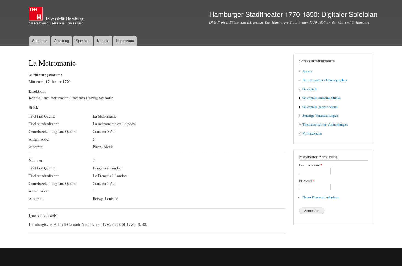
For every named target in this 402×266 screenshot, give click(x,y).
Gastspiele (309, 89)
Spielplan (83, 40)
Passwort (306, 181)
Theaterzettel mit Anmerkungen (325, 124)
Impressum (125, 40)
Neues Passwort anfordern (320, 197)
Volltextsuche (312, 133)
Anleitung (61, 40)
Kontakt (103, 40)
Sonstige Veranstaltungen (320, 115)
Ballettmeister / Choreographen (324, 80)
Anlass (307, 71)
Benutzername (310, 165)
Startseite (39, 40)
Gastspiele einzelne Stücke (321, 97)
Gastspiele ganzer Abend (319, 106)
